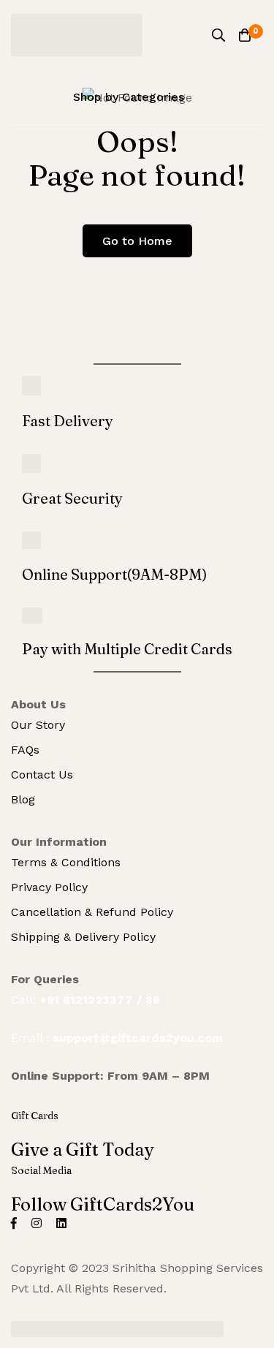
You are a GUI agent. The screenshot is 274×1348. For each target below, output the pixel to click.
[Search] (218, 35)
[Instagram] (36, 1223)
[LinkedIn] (61, 1223)
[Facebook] (14, 1223)
